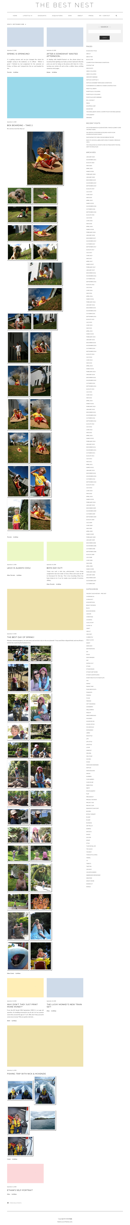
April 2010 (89, 496)
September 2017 (91, 247)
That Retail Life (91, 846)
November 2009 (91, 511)
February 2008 (90, 572)
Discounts (42, 15)
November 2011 (91, 450)
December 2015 (91, 308)
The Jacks (9, 72)
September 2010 (91, 482)
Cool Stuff (90, 622)
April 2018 (89, 226)
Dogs (88, 654)
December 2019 (91, 180)
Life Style (89, 741)
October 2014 (90, 348)
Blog (88, 608)
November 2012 (91, 415)
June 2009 (89, 525)
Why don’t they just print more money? (22, 1005)
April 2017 (89, 261)
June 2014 (89, 360)
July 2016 (89, 287)
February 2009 (90, 537)
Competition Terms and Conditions (97, 62)
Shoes (88, 834)
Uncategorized (91, 872)
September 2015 (91, 316)
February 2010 (90, 502)
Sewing (88, 828)
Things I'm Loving (91, 855)
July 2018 (89, 218)
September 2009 (91, 517)
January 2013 (90, 409)
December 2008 (91, 543)
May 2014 (89, 363)
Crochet (89, 634)
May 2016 (89, 293)
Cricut (88, 631)
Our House (89, 782)
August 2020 (90, 162)
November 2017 (91, 241)
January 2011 (90, 470)
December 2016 (91, 273)
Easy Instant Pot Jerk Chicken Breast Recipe (100, 137)
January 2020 (90, 177)
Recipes (48, 72)
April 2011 (89, 464)
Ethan (8, 575)
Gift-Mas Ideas (90, 704)
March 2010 (90, 499)
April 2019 (89, 200)
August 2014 (90, 354)
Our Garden (90, 779)
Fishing (88, 695)
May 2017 (89, 258)
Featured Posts (91, 689)
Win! (70, 15)
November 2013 (91, 380)
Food (88, 698)
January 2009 (90, 540)
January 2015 (90, 339)
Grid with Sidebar (91, 77)
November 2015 (91, 310)
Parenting (89, 785)
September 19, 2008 (11, 633)
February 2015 (90, 337)
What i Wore (90, 881)
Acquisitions (57, 15)
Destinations (90, 648)
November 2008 (91, 545)
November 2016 (91, 276)
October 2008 (90, 548)
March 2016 (90, 299)
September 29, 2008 (11, 50)
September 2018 (91, 212)
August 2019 (90, 189)
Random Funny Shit (92, 808)
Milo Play (89, 756)
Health (88, 712)
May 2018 (89, 223)
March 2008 (90, 569)
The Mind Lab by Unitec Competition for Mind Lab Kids (103, 111)
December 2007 (91, 577)
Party (88, 788)
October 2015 (90, 313)
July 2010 (89, 487)
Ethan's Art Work (92, 672)
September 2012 (91, 421)
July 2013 (89, 392)
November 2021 (91, 159)
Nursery (89, 776)
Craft (88, 628)
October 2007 (90, 583)
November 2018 (91, 206)
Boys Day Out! (54, 568)
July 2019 (89, 191)
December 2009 (91, 508)
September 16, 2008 (11, 1070)
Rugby (88, 817)
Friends (12, 973)
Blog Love (89, 59)
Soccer (88, 837)
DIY (87, 651)
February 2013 (90, 406)
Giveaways (89, 706)
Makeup (88, 750)
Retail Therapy (91, 814)
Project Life (90, 805)
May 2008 (89, 563)
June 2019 (89, 194)
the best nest (65, 5)
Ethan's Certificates (92, 675)
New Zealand (90, 770)
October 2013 (90, 383)
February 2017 (90, 267)
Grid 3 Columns (91, 74)
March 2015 (90, 334)
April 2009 (89, 531)
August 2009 (90, 519)
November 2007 (91, 580)
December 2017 (91, 238)
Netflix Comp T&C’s (92, 80)
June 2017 (89, 255)
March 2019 (90, 203)
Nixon (88, 773)
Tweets (88, 863)
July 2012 (89, 427)
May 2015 (89, 328)
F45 (87, 680)
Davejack (89, 646)
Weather (89, 878)
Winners (89, 117)
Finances (89, 692)
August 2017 (90, 249)
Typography (90, 114)
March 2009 (90, 534)
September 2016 (91, 281)
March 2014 (90, 368)
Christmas (89, 617)
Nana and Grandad (92, 765)
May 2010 (89, 493)
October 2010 (90, 479)
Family (88, 683)
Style (88, 843)
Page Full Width (91, 88)
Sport (88, 840)
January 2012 (90, 444)
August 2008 (90, 554)
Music (88, 762)
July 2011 (89, 458)
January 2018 (90, 235)
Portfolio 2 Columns (93, 91)
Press (91, 15)
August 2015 (90, 319)
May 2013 (89, 398)
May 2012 (89, 432)
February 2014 (90, 371)
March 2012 (90, 438)
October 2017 (90, 244)
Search (104, 37)
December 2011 (91, 447)
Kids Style (89, 736)
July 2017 (89, 252)
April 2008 (89, 566)
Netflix (88, 767)
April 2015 (89, 331)
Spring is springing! (18, 54)
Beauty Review (91, 605)
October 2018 (90, 209)
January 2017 (90, 270)
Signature (89, 109)
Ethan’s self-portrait (20, 1190)
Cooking (89, 619)
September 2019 (91, 186)
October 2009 (90, 514)
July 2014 (89, 357)
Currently (89, 637)
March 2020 (90, 171)
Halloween (90, 709)
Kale (70, 1219)
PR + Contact (104, 15)
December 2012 (91, 412)
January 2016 (90, 305)
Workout (89, 884)
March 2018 (90, 229)
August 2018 (90, 215)
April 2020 (89, 168)
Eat (87, 660)
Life (87, 738)
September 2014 (91, 351)
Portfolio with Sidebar (93, 97)
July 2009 (89, 522)
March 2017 (90, 264)
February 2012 (90, 441)
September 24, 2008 (51, 50)
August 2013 (90, 389)
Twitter (88, 866)
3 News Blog (90, 596)
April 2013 (89, 400)
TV (87, 860)
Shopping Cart (91, 106)
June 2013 (89, 395)
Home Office (90, 724)
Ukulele (89, 869)
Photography (90, 791)
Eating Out (89, 663)
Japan (88, 733)
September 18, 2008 (11, 1001)
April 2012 (89, 435)
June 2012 (89, 429)
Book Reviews (90, 611)
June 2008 (89, 560)
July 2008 (89, 557)
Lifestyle (27, 15)
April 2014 (89, 366)
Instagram (89, 730)
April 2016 (89, 296)
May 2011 (89, 461)
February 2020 (90, 174)
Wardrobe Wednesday (93, 875)
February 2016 (90, 302)
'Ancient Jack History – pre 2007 (96, 593)
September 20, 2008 (51, 564)
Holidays (89, 718)
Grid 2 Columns (91, 71)
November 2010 (91, 476)
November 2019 (91, 183)
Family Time (89, 686)
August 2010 (90, 485)
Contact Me (90, 65)
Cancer (88, 614)
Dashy (88, 643)
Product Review (91, 799)
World (8, 1020)
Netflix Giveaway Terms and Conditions (99, 83)
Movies (88, 759)
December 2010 (91, 473)
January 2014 (90, 374)
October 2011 (90, 453)
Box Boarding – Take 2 (20, 125)
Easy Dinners (90, 657)
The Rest (89, 852)
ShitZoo (89, 831)
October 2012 (90, 418)
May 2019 (89, 197)
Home (15, 15)
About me (89, 56)
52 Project (89, 599)
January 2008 (90, 575)
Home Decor (90, 721)
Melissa (88, 753)
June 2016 (89, 290)
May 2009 (89, 528)
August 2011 (90, 456)
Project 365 (90, 802)
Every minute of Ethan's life (95, 678)
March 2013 (90, 403)
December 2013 (91, 377)
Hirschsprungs (91, 715)
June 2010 (89, 490)
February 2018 (90, 232)
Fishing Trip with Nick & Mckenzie (26, 1074)
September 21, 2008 (11, 122)
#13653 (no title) (91, 51)
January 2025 (90, 157)
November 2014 (91, 345)
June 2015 (89, 325)
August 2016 (90, 284)
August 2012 (90, 424)
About (80, 15)
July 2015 (89, 322)
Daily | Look (90, 640)
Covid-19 (89, 625)
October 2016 (90, 278)
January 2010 (90, 505)
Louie (88, 747)
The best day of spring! (20, 637)
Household (90, 727)
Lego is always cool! (19, 568)
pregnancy (90, 796)
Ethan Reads (90, 669)
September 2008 (91, 551)
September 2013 (91, 386)
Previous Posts (15, 1203)
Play (87, 794)
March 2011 (90, 467)
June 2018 (89, 220)
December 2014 (91, 342)
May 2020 (89, 165)
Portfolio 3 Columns (93, 94)
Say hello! (89, 825)
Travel (88, 857)
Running (89, 823)
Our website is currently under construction (101, 85)
